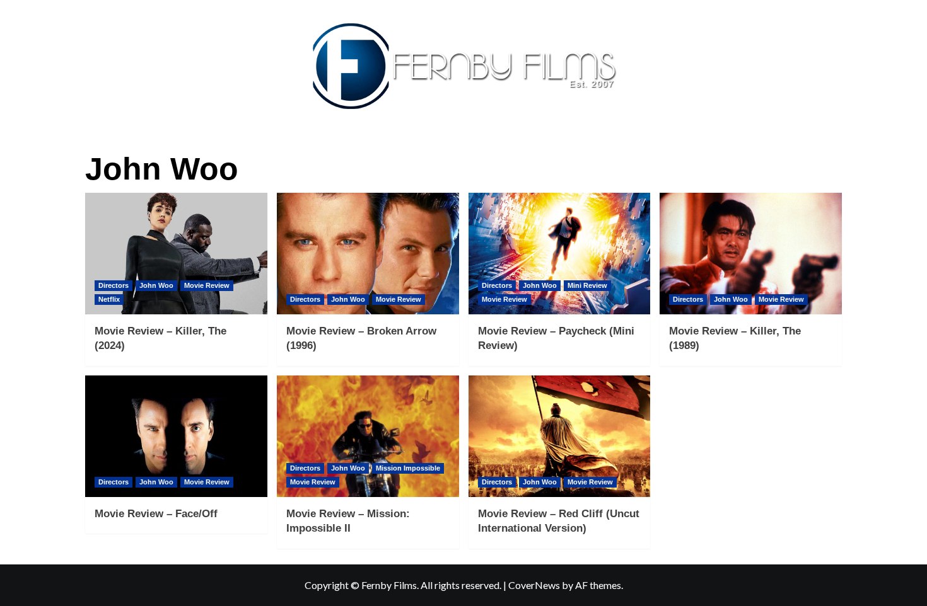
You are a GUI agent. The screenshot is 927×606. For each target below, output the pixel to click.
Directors (113, 285)
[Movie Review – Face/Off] (176, 436)
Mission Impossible (408, 468)
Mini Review (587, 285)
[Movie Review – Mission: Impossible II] (368, 436)
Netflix (109, 299)
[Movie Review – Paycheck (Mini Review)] (560, 253)
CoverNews (534, 585)
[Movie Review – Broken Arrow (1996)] (368, 253)
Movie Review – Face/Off (156, 514)
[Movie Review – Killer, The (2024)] (176, 253)
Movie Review (207, 285)
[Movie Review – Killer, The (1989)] (751, 253)
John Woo (156, 285)
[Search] (834, 149)
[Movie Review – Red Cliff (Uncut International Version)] (560, 436)
